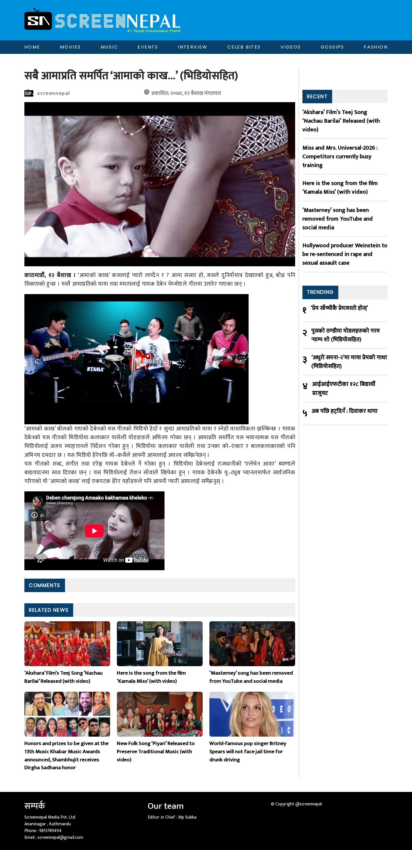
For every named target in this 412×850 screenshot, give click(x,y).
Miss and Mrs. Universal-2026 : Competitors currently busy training (340, 156)
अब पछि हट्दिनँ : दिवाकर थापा (345, 411)
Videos (291, 47)
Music (109, 47)
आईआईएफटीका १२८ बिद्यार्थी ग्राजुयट (343, 388)
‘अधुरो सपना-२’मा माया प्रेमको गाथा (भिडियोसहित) (349, 361)
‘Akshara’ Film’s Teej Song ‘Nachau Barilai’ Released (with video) (341, 121)
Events (148, 47)
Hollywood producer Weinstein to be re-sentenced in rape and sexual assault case (344, 254)
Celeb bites (244, 47)
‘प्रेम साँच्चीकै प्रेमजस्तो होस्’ (339, 308)
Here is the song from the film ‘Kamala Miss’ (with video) (340, 187)
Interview (193, 47)
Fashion (376, 47)
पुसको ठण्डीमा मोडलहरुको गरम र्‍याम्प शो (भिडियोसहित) (345, 335)
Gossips (332, 47)
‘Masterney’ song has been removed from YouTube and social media (337, 219)
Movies (70, 47)
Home (32, 47)
